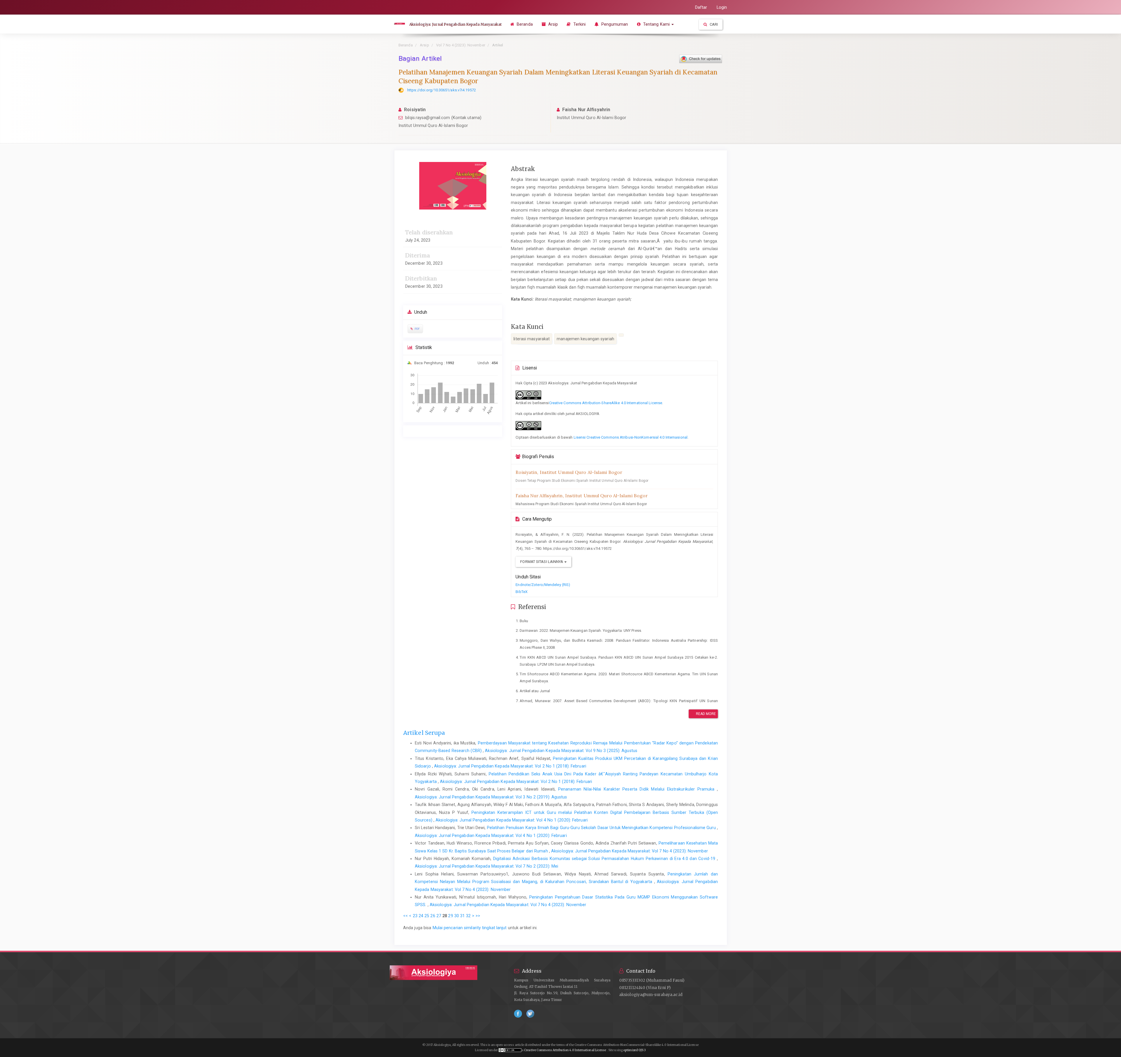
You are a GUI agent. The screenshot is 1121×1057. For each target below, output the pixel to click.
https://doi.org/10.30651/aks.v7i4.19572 (441, 90)
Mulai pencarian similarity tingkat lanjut (470, 927)
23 (415, 915)
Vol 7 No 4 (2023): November (460, 45)
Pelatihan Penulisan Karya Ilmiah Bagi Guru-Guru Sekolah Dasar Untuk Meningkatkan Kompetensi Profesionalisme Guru (602, 827)
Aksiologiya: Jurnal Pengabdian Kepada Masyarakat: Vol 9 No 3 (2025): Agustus (561, 750)
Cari (713, 24)
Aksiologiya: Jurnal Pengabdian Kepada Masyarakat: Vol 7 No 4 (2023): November (629, 851)
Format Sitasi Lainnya (542, 561)
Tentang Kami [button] (656, 24)
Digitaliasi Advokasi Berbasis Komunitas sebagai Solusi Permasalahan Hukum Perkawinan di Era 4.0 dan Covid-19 (605, 858)
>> (478, 915)
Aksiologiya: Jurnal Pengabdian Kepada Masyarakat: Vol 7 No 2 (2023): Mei (486, 866)
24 (421, 915)
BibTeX (522, 591)
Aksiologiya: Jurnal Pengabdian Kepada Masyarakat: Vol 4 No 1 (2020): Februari (512, 820)
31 (462, 915)
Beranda (524, 24)
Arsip (552, 24)
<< (405, 915)
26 (432, 915)
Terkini (579, 24)
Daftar (701, 7)
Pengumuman (614, 24)
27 (438, 915)
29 (450, 915)
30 (456, 915)
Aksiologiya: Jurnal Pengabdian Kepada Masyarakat (455, 24)
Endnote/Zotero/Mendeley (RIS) (543, 584)
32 (468, 915)
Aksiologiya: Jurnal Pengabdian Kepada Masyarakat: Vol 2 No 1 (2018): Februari (510, 766)
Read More (705, 714)
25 (426, 915)
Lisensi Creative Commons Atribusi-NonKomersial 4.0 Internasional (630, 437)
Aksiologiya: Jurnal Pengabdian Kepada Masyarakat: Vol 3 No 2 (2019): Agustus (491, 797)
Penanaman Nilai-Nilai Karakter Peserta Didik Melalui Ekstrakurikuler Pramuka (637, 789)
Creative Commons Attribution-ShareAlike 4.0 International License (605, 403)
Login (722, 7)
